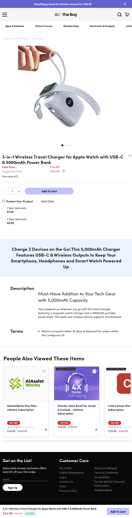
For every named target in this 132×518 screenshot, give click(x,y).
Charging (37, 38)
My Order (65, 468)
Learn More (47, 201)
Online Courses (43, 26)
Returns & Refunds (105, 468)
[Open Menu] (5, 14)
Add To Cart (49, 191)
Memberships (71, 26)
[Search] (119, 14)
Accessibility (101, 477)
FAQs (62, 486)
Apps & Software (15, 26)
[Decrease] (5, 191)
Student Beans (103, 490)
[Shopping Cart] (127, 14)
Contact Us (66, 481)
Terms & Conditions (106, 472)
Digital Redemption (71, 472)
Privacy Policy (68, 490)
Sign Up (13, 487)
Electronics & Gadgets (102, 26)
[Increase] (19, 191)
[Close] (125, 4)
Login (62, 477)
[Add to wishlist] (130, 156)
